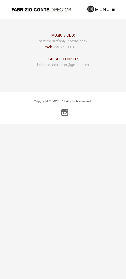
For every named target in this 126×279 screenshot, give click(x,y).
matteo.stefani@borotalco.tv (63, 41)
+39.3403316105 (67, 47)
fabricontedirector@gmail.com (63, 65)
